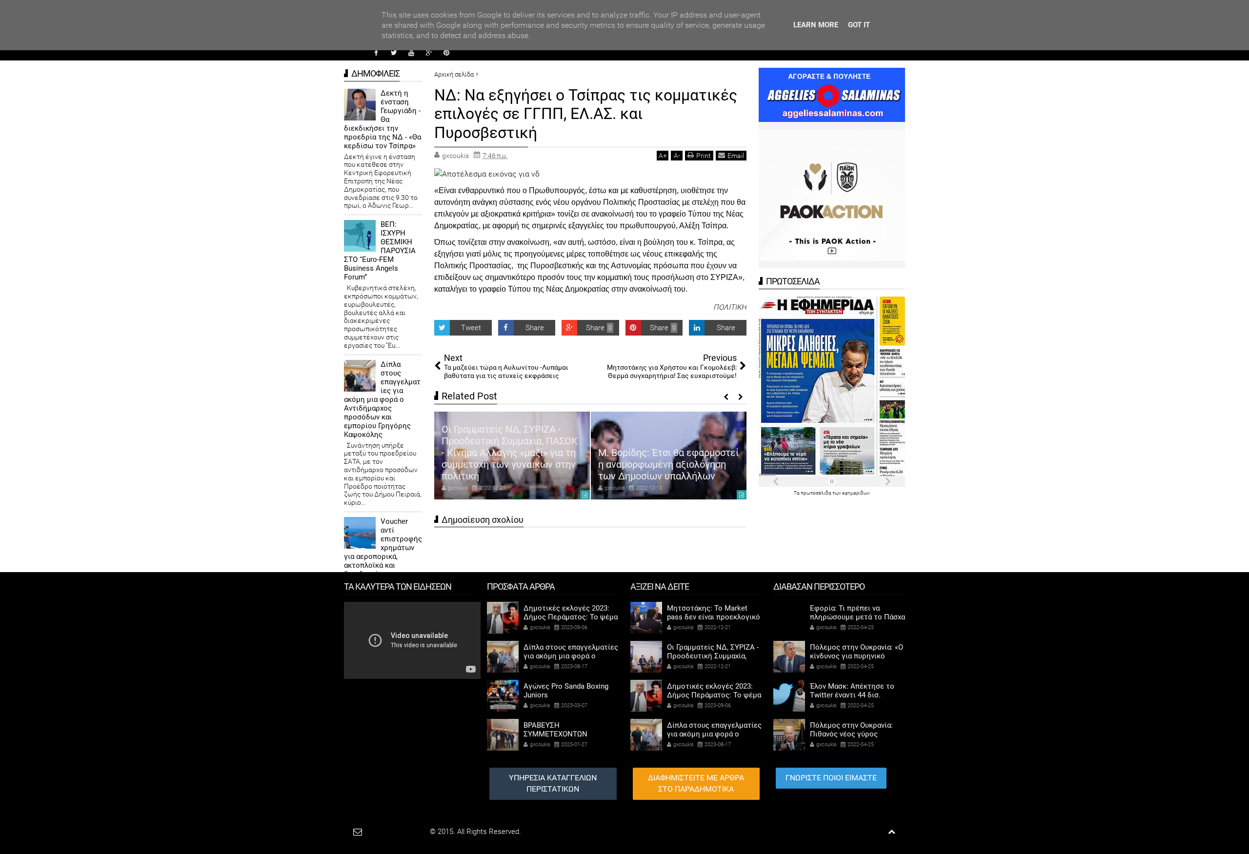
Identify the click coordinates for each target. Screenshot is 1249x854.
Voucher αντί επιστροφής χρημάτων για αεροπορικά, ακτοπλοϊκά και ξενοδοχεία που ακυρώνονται (383, 552)
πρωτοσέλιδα (816, 493)
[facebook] (376, 52)
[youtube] (411, 52)
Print (703, 155)
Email (735, 155)
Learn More (815, 24)
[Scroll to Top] (891, 832)
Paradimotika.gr (403, 831)
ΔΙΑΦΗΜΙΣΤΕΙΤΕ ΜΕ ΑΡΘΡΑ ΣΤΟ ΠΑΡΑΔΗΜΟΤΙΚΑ (696, 783)
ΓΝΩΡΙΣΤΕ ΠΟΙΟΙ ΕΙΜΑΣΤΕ (831, 777)
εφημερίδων (856, 493)
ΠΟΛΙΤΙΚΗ (729, 307)
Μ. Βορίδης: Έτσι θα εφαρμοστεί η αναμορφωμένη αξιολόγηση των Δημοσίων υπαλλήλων (668, 464)
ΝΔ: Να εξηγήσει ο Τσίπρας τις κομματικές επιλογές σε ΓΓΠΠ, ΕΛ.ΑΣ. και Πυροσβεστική (585, 114)
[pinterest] (446, 52)
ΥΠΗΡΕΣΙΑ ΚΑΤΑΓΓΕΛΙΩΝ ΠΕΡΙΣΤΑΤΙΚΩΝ (553, 783)
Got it (859, 24)
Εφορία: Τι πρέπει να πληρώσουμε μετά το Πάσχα (857, 612)
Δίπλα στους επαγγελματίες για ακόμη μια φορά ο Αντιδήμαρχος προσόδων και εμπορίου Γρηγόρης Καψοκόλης (382, 399)
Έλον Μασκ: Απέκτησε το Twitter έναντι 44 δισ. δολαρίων (852, 695)
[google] (429, 52)
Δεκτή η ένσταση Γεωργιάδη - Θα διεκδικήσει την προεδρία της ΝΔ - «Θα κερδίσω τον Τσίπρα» (382, 119)
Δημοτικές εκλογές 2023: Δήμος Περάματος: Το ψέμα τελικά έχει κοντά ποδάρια (571, 617)
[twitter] (394, 52)
